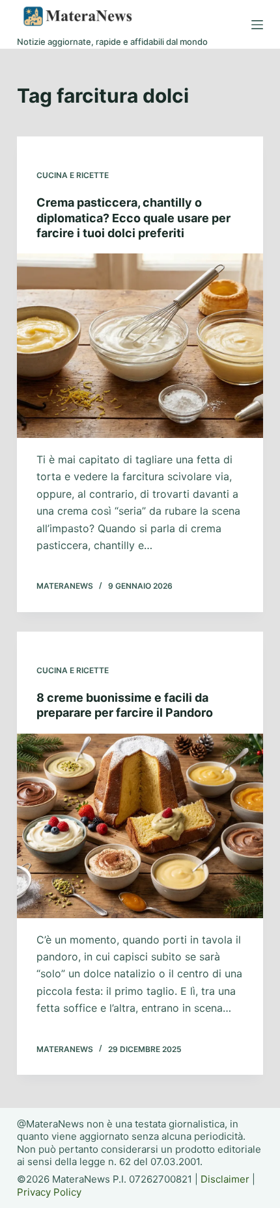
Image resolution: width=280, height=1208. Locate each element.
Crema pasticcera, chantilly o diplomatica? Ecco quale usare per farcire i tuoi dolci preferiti (133, 218)
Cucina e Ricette (72, 175)
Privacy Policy (49, 1192)
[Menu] (257, 25)
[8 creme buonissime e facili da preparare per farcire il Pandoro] (140, 826)
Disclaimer (225, 1179)
